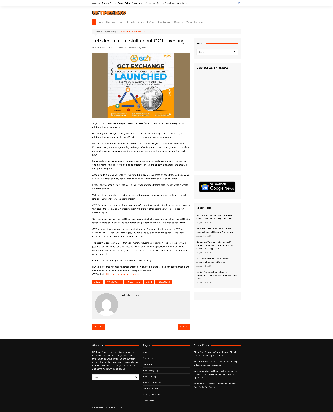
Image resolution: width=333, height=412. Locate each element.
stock (150, 282)
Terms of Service (109, 3)
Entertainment (164, 22)
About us (96, 3)
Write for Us (182, 3)
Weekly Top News (194, 22)
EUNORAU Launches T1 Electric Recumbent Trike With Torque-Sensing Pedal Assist (217, 275)
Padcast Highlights (152, 370)
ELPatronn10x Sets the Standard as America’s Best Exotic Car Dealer (212, 260)
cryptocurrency (134, 282)
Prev (100, 327)
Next (182, 327)
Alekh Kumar (100, 48)
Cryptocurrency (134, 48)
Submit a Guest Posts (165, 3)
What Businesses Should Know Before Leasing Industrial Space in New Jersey (214, 230)
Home (100, 22)
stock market (164, 282)
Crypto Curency (114, 282)
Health (121, 22)
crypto (98, 282)
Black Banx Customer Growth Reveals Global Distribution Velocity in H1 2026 (214, 217)
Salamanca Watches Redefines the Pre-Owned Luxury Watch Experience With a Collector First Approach (214, 245)
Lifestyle (131, 22)
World (144, 48)
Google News (138, 3)
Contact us (150, 3)
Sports (141, 22)
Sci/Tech (151, 22)
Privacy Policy (124, 3)
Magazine (178, 22)
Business (110, 22)
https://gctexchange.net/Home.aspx (124, 274)
